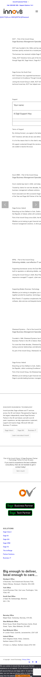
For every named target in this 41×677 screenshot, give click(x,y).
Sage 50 (6, 535)
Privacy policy (24, 676)
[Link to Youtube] (36, 662)
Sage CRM (6, 543)
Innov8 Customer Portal (20, 2)
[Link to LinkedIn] (29, 662)
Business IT (7, 558)
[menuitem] (20, 1)
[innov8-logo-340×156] (17, 11)
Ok (17, 676)
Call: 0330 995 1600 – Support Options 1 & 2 (20, 5)
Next (35, 204)
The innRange (7, 550)
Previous (5, 204)
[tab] (2, 17)
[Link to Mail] (33, 662)
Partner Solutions (8, 554)
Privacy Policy (26, 659)
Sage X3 (6, 547)
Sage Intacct (7, 532)
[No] (31, 676)
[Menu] (37, 11)
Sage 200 (6, 539)
